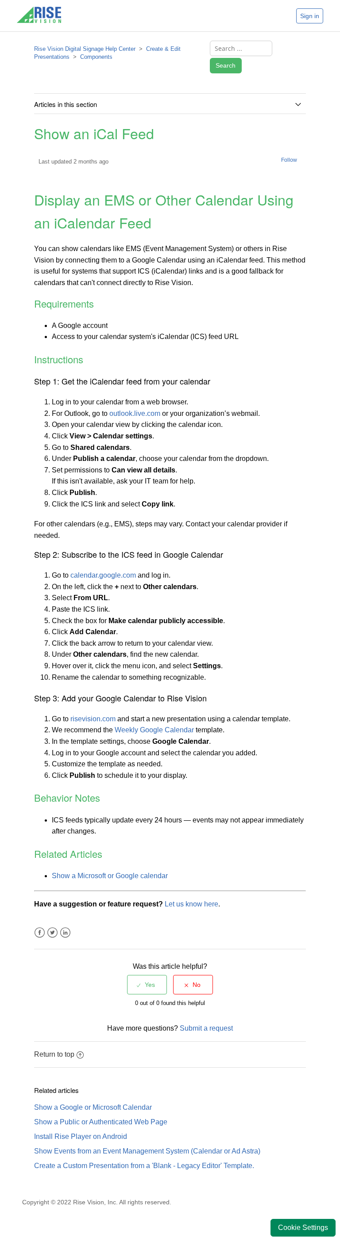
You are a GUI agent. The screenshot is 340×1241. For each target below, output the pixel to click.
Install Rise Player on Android (80, 1136)
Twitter (52, 932)
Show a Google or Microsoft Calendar (93, 1107)
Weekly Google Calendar (154, 730)
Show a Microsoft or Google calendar (110, 875)
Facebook (39, 932)
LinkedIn (65, 932)
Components (96, 56)
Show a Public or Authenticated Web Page (100, 1122)
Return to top (54, 1054)
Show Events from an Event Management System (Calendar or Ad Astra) (147, 1151)
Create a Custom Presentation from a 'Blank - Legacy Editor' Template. (144, 1165)
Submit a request (206, 1028)
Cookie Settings (303, 1227)
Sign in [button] (309, 15)
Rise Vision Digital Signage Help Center (84, 49)
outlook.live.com (134, 413)
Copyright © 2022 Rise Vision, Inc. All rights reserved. (96, 1202)
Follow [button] (289, 160)
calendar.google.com (103, 575)
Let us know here (191, 904)
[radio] (147, 984)
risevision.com (93, 719)
